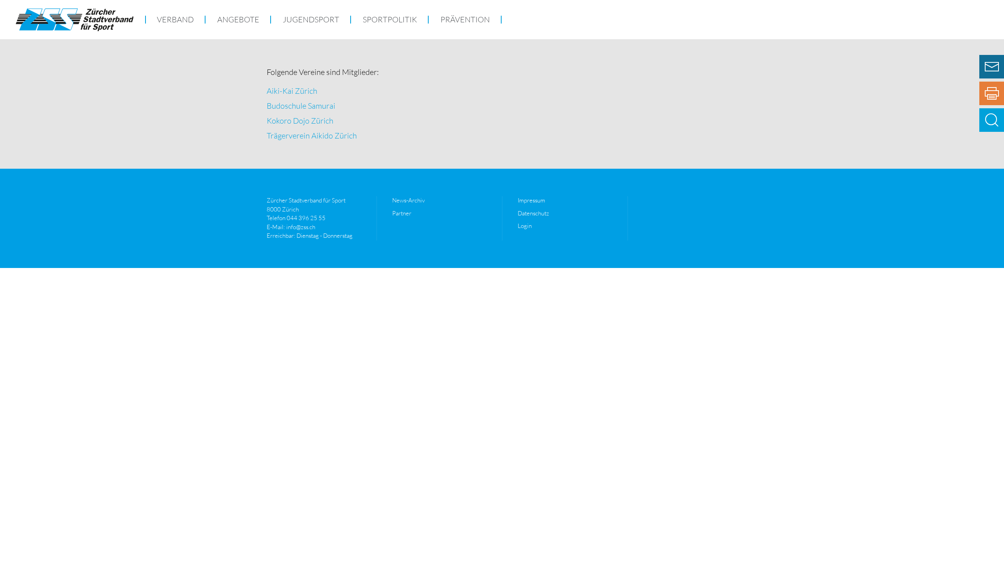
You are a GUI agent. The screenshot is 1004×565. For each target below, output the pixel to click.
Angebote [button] (238, 19)
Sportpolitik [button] (390, 19)
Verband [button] (175, 19)
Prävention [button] (465, 19)
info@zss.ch (300, 227)
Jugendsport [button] (311, 19)
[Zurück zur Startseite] (74, 19)
